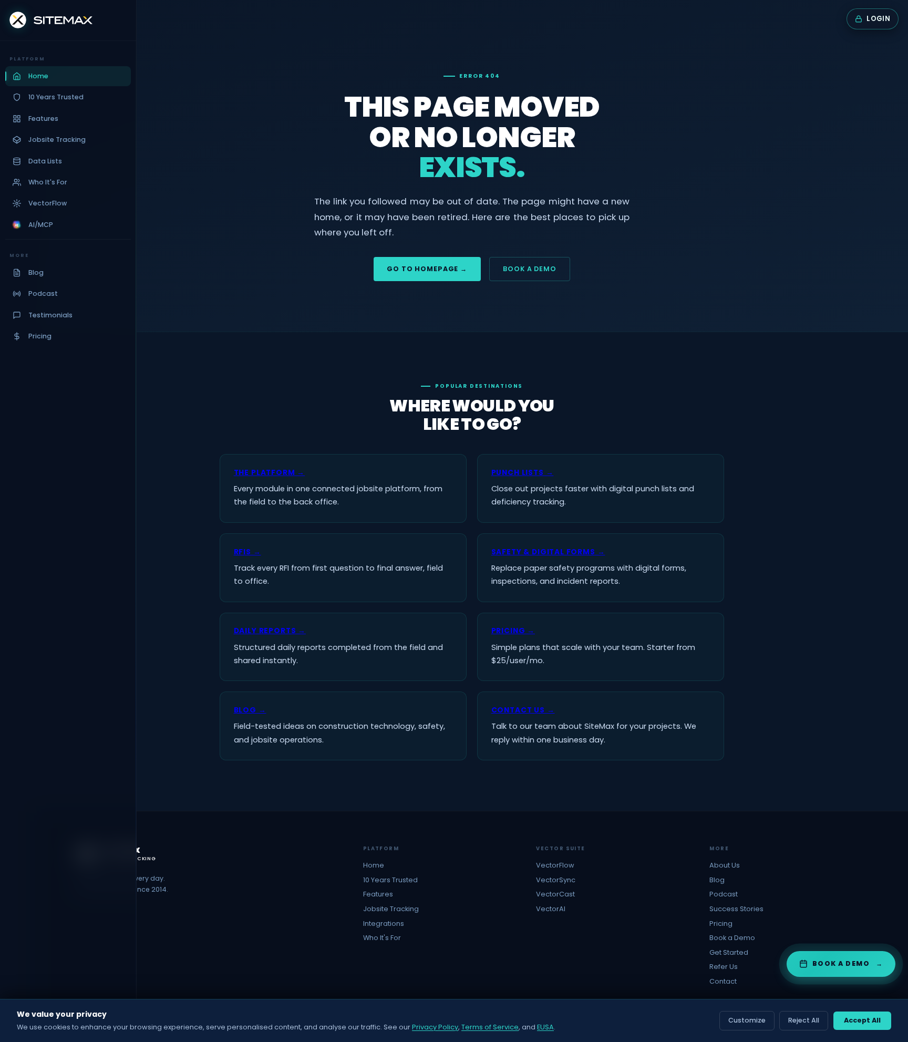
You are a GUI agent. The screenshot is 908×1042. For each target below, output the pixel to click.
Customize (747, 1020)
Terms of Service (490, 1027)
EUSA (545, 1027)
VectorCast (555, 894)
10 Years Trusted (390, 879)
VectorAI (550, 908)
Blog (717, 879)
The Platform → (269, 473)
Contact (723, 981)
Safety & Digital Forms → (548, 552)
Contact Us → (523, 710)
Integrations (383, 923)
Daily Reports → (270, 631)
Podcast (723, 894)
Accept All (862, 1020)
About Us (724, 865)
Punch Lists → (522, 473)
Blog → (250, 710)
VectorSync (555, 879)
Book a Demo (529, 268)
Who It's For (382, 937)
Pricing (720, 923)
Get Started (728, 952)
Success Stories (736, 908)
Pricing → (513, 631)
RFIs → (247, 552)
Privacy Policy (435, 1027)
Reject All (803, 1020)
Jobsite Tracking (391, 908)
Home (373, 865)
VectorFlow (555, 865)
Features (378, 894)
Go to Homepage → (427, 268)
